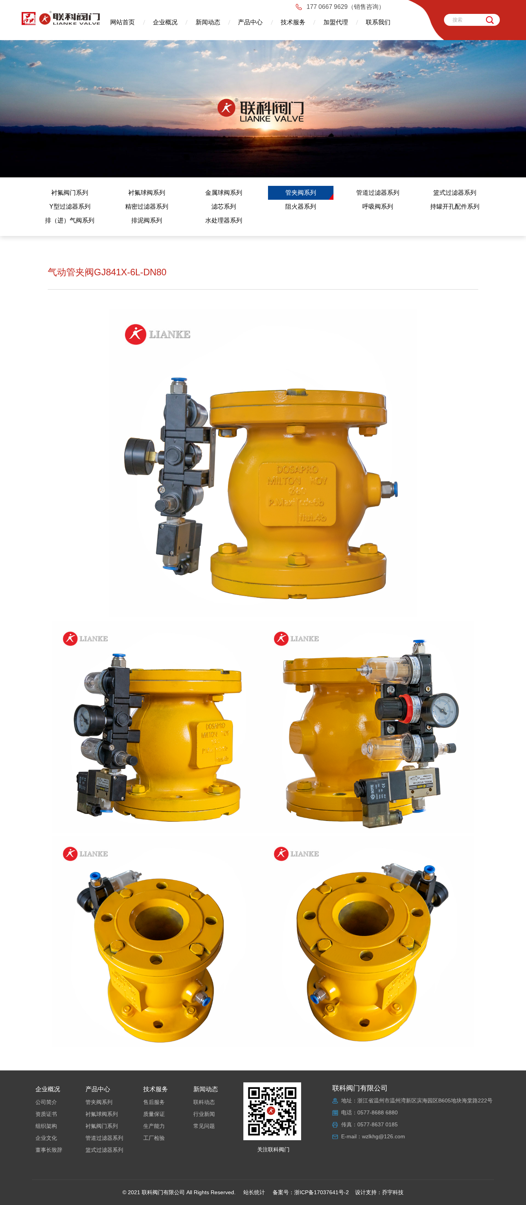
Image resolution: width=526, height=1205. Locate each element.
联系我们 (378, 22)
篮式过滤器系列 (454, 192)
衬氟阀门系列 (69, 192)
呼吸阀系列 (377, 206)
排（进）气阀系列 (69, 220)
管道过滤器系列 (377, 192)
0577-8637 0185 (377, 1124)
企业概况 (165, 22)
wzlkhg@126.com (383, 1136)
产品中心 (250, 22)
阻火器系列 (300, 206)
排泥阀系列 (146, 220)
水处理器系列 (223, 220)
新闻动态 (208, 22)
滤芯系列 (223, 206)
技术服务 (293, 22)
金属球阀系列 (223, 192)
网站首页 (122, 22)
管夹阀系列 (300, 192)
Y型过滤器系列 (69, 206)
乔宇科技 (393, 1192)
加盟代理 (335, 22)
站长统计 (254, 1192)
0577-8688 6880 (377, 1112)
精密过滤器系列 (146, 206)
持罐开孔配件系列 (454, 206)
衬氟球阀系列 (146, 192)
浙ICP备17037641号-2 (321, 1192)
